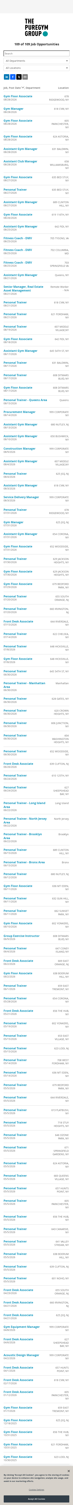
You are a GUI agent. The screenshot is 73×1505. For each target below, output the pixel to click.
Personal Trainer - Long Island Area (24, 805)
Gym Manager (13, 109)
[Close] (69, 1471)
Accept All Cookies (36, 1499)
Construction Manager (19, 449)
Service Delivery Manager (21, 497)
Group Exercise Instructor (22, 936)
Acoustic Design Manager (21, 1355)
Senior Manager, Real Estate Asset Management (23, 288)
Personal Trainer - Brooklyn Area (23, 836)
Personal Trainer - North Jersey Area (25, 820)
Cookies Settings (36, 1489)
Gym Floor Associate (18, 96)
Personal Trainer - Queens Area (25, 400)
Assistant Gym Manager (20, 149)
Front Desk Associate (18, 621)
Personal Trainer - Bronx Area (24, 862)
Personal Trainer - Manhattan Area (24, 685)
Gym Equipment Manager (22, 1327)
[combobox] (36, 61)
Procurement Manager (19, 412)
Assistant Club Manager (20, 161)
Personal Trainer (15, 190)
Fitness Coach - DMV (18, 238)
